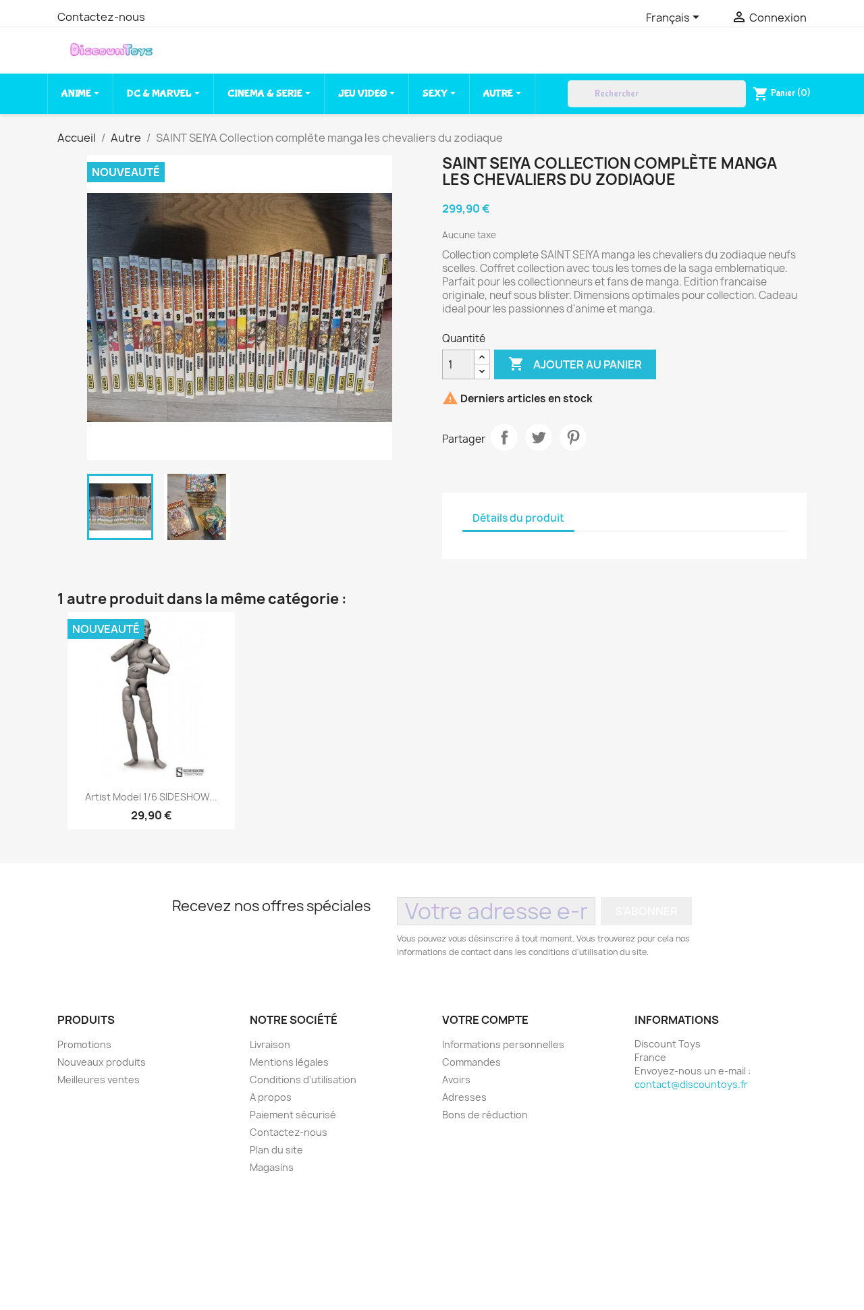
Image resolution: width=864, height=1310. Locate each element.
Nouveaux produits (101, 1062)
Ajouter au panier (575, 364)
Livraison (270, 1044)
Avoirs (456, 1079)
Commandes (471, 1062)
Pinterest (573, 437)
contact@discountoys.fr (691, 1084)
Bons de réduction (485, 1114)
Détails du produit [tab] (518, 518)
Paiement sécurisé (293, 1114)
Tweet (538, 437)
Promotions (84, 1044)
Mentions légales (289, 1062)
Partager (504, 437)
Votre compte (485, 1019)
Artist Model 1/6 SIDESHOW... (151, 796)
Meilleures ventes (98, 1079)
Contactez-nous (101, 16)
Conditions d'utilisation (303, 1079)
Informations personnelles (503, 1044)
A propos (271, 1097)
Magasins (272, 1167)
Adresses (464, 1097)
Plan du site (276, 1149)
